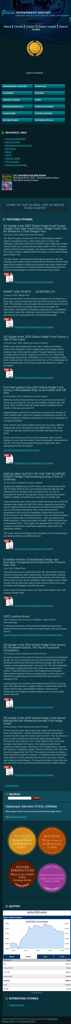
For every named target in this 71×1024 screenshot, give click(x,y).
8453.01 (68, 968)
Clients (18, 26)
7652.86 (68, 989)
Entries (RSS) (8, 1021)
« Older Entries (11, 785)
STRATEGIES (40, 86)
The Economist (12, 162)
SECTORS (39, 93)
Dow (4, 964)
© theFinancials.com (37, 992)
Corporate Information (15, 139)
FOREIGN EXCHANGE (44, 107)
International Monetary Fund (18, 145)
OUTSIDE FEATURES (44, 113)
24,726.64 (68, 985)
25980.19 (68, 981)
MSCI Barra (10, 149)
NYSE (5, 985)
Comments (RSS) (27, 1021)
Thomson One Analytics (16, 165)
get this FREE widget (37, 912)
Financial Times (12, 142)
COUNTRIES (8, 93)
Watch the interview (18, 817)
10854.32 (68, 972)
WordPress (52, 1019)
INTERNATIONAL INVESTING (15, 86)
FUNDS (38, 100)
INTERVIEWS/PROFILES (13, 107)
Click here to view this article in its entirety (33, 282)
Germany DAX (7, 976)
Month (28, 957)
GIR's (29, 175)
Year (45, 957)
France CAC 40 (8, 968)
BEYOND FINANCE (11, 120)
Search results (47, 26)
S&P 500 (5, 989)
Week (11, 957)
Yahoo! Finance (16, 1005)
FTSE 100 (6, 972)
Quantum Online (13, 158)
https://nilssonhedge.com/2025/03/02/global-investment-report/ (33, 635)
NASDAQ (6, 981)
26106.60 (68, 976)
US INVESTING (9, 113)
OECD (8, 155)
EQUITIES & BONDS (11, 100)
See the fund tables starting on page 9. (22, 450)
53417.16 (68, 964)
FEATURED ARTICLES (44, 120)
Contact (30, 26)
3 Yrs (62, 957)
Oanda (8, 152)
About (7, 26)
